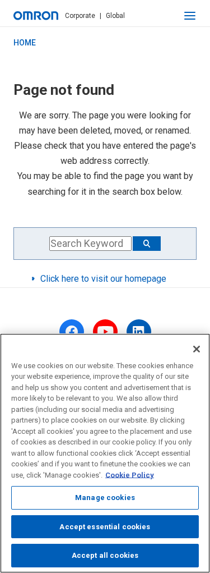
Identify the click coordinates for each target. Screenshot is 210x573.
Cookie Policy (129, 475)
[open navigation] (190, 15)
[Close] (196, 349)
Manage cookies (105, 497)
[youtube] (105, 331)
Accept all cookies (105, 555)
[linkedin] (139, 331)
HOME (24, 42)
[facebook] (71, 331)
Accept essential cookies (104, 526)
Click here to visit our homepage (103, 278)
